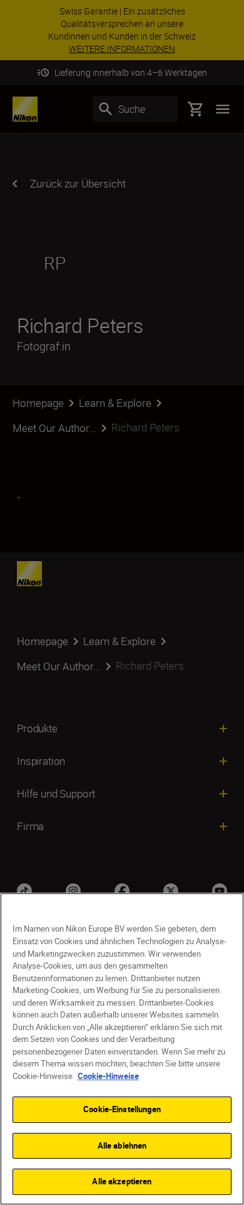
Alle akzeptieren (121, 1181)
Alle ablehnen (122, 1145)
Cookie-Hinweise (108, 1075)
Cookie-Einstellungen (122, 1109)
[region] (122, 1049)
